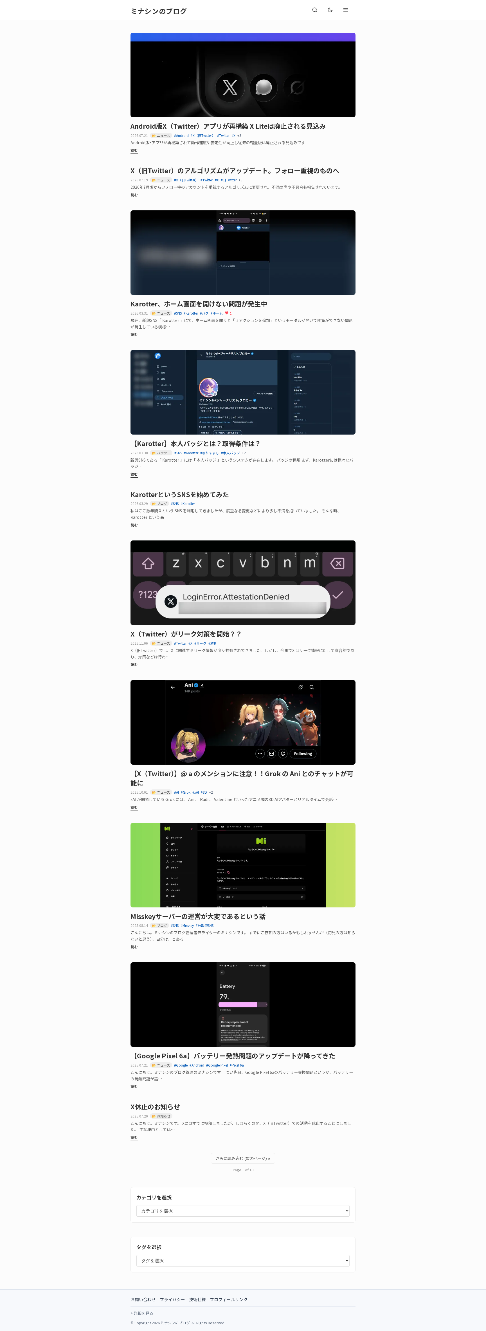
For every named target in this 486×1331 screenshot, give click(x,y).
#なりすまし (209, 452)
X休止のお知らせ (155, 1106)
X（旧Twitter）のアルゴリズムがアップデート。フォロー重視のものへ (234, 170)
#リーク (200, 643)
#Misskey (187, 925)
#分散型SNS (204, 925)
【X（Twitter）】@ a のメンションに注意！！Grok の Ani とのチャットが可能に (241, 778)
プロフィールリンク (229, 1299)
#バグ (204, 313)
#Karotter (191, 313)
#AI (176, 792)
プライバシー (172, 1299)
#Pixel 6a (237, 1065)
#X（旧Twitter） (203, 135)
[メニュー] (345, 9)
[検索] (314, 9)
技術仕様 (197, 1299)
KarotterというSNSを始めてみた (179, 494)
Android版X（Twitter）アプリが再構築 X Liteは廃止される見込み (228, 126)
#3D (204, 792)
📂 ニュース (161, 135)
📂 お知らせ (161, 1116)
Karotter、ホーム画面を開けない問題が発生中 (198, 303)
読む (134, 150)
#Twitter (223, 135)
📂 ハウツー (161, 452)
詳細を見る (143, 1313)
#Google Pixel (217, 1065)
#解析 (212, 643)
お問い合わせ (143, 1299)
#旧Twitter (229, 179)
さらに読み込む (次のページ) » (243, 1158)
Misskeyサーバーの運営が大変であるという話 (198, 916)
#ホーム (217, 313)
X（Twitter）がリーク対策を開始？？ (186, 633)
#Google (181, 1065)
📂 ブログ (159, 503)
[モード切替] (330, 9)
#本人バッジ (230, 452)
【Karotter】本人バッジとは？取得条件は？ (195, 443)
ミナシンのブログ (158, 11)
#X (233, 135)
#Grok (185, 792)
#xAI (195, 792)
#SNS (178, 313)
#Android (181, 135)
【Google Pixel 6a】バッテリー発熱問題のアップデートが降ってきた (232, 1055)
